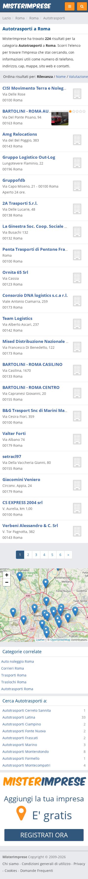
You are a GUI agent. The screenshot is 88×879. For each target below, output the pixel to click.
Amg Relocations (19, 134)
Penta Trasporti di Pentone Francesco (40, 249)
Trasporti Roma (13, 675)
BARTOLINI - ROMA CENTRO (31, 387)
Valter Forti (14, 433)
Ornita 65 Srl (15, 272)
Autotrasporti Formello (20, 758)
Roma (20, 18)
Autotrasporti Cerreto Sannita (26, 710)
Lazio (6, 18)
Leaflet (40, 639)
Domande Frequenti (36, 870)
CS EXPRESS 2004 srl (22, 502)
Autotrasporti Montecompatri (26, 765)
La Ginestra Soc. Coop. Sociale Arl (36, 226)
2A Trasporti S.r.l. (20, 203)
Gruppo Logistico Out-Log (28, 157)
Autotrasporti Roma (17, 688)
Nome (61, 76)
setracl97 (11, 456)
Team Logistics (17, 318)
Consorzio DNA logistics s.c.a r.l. (35, 295)
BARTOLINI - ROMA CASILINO (32, 364)
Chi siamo (10, 863)
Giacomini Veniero (21, 479)
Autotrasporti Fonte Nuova (24, 731)
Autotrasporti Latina (18, 717)
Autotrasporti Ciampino (21, 724)
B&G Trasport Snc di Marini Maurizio (39, 410)
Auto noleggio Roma (17, 661)
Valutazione (78, 76)
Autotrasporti (54, 18)
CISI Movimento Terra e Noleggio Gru (40, 88)
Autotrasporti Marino (19, 744)
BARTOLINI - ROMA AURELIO (31, 111)
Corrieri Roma (12, 668)
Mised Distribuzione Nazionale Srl (36, 341)
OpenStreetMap (60, 639)
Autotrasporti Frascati (20, 737)
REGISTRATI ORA (44, 835)
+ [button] (6, 575)
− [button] (6, 582)
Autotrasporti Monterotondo (25, 751)
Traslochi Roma (13, 682)
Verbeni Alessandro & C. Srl (30, 525)
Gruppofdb (13, 180)
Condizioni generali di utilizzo (46, 863)
